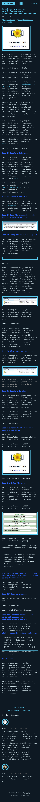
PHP (4, 22)
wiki (10, 22)
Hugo (28, 793)
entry (4, 144)
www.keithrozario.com (12, 187)
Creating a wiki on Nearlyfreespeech (13, 10)
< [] (19, 707)
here (16, 178)
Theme (15, 795)
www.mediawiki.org (12, 206)
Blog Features (9, 20)
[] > (20, 710)
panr (28, 795)
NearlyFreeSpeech (25, 20)
